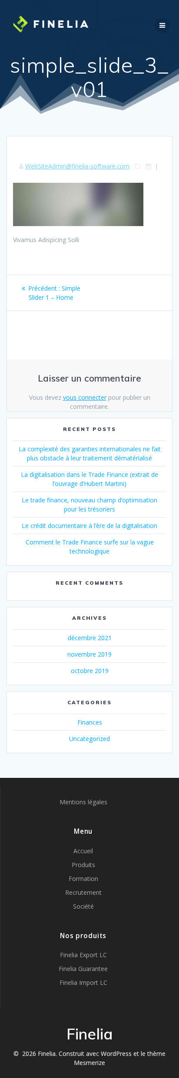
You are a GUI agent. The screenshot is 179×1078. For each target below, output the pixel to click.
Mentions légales (83, 802)
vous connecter (84, 397)
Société (83, 906)
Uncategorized (89, 739)
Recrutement (83, 892)
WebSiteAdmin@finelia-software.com (77, 166)
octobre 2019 (90, 671)
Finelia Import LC (83, 982)
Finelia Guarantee (83, 969)
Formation (83, 878)
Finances (89, 722)
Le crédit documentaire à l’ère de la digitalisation (89, 525)
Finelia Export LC (83, 955)
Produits (83, 865)
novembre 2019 (89, 654)
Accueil (83, 851)
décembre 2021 (90, 638)
